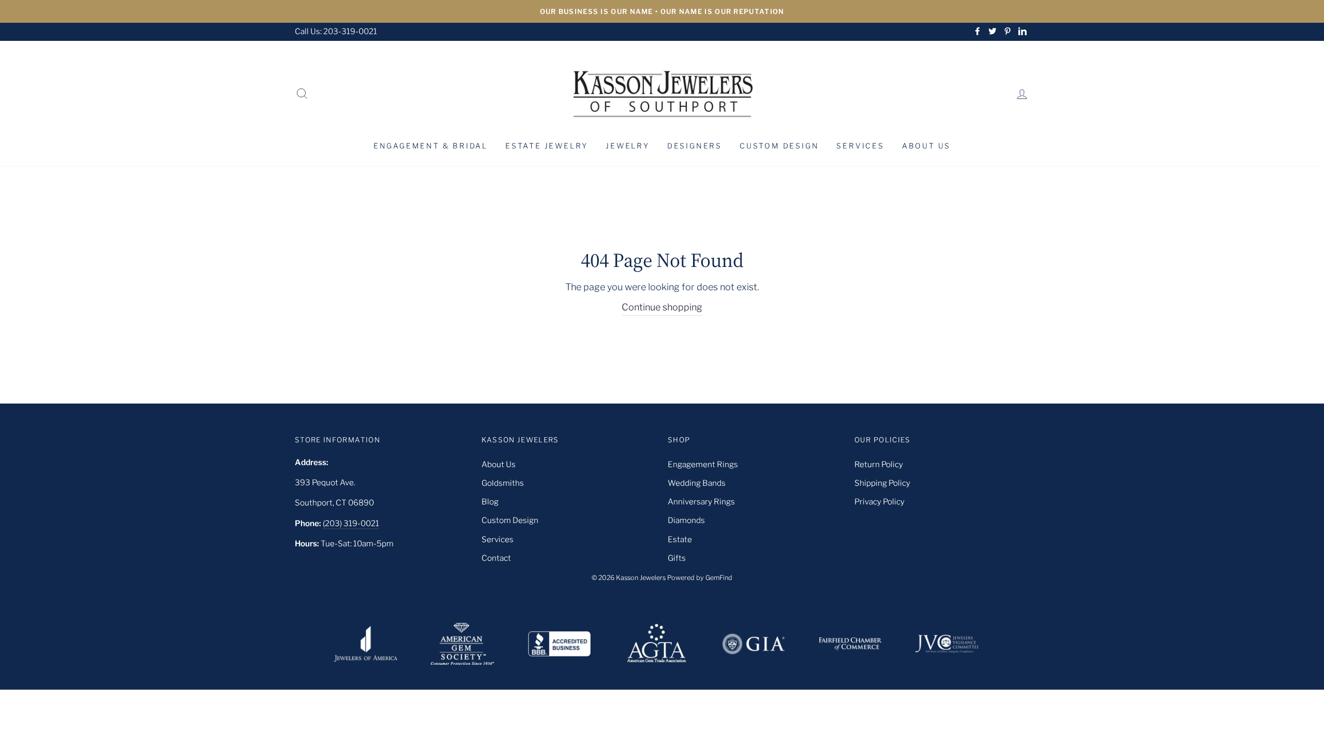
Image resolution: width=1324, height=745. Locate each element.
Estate (680, 539)
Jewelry (628, 145)
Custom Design (779, 145)
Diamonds (686, 520)
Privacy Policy (879, 501)
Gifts (677, 558)
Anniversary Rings (701, 501)
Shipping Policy (882, 483)
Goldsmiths (503, 483)
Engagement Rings (703, 464)
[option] (662, 11)
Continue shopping (662, 307)
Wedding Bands (697, 483)
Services (860, 145)
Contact (496, 558)
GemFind (718, 578)
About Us (926, 145)
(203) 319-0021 (351, 523)
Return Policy (878, 464)
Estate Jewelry (546, 145)
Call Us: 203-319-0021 (336, 31)
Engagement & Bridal (430, 145)
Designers (694, 145)
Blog (490, 501)
